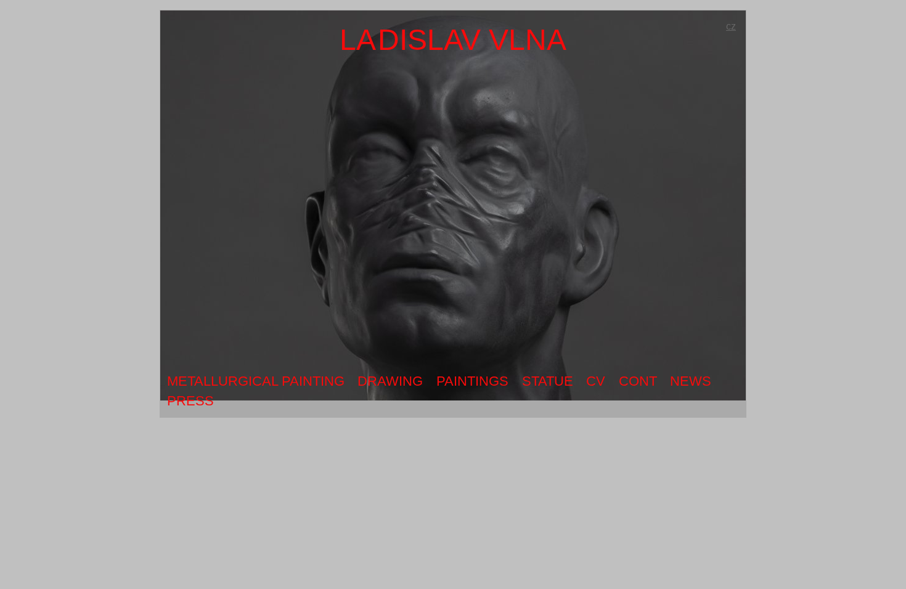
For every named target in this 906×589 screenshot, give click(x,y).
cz (731, 26)
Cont (638, 381)
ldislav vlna (453, 39)
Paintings (472, 381)
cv (595, 381)
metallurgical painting (256, 381)
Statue (547, 381)
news (690, 381)
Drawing (390, 381)
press (190, 400)
